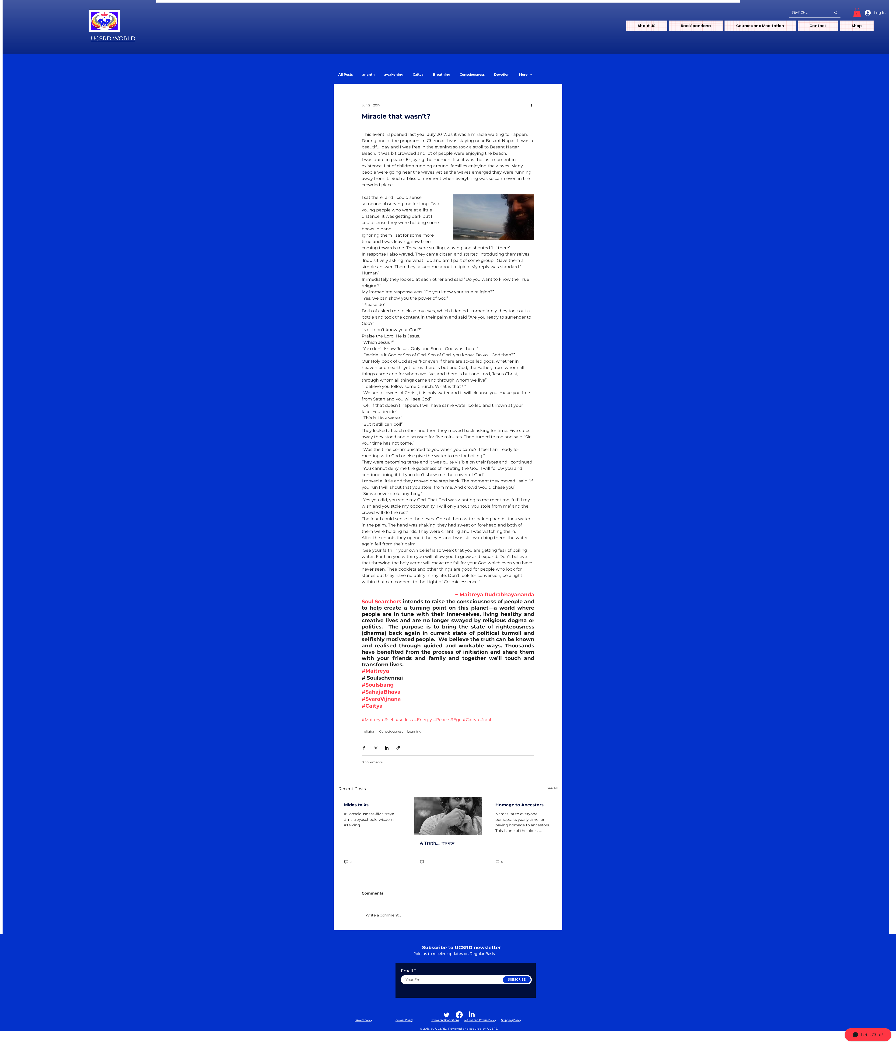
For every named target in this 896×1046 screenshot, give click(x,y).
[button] (857, 12)
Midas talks (356, 804)
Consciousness (472, 75)
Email (407, 971)
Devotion (502, 75)
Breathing (441, 75)
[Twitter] (446, 1014)
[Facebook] (459, 1014)
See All (552, 788)
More (523, 75)
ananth (368, 75)
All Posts (345, 75)
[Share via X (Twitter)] (375, 748)
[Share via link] (398, 748)
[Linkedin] (471, 1014)
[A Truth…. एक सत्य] (448, 816)
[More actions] (531, 105)
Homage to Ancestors (519, 804)
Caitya (418, 75)
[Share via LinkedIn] (387, 748)
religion (369, 731)
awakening (393, 75)
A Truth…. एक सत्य (437, 843)
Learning (414, 731)
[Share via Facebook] (364, 748)
